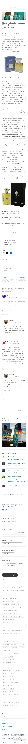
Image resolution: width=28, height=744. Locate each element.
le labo (21, 647)
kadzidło (21, 639)
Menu (15, 7)
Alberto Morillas (9, 587)
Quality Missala (8, 688)
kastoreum (15, 641)
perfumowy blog (8, 671)
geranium (6, 633)
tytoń (11, 702)
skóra (16, 694)
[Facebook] (3, 509)
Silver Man (6, 270)
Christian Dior (14, 599)
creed (20, 604)
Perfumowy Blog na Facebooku (12, 495)
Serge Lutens (7, 694)
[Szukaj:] (9, 533)
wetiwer (5, 705)
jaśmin (16, 636)
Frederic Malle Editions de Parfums (12, 626)
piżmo (10, 685)
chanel (5, 599)
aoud (22, 590)
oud (15, 665)
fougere (5, 616)
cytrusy (14, 607)
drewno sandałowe (9, 610)
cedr (18, 596)
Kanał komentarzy (7, 726)
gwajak (21, 633)
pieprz (17, 682)
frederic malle (8, 622)
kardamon (6, 641)
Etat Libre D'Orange (9, 613)
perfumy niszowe (9, 679)
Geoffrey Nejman (17, 630)
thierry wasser (8, 700)
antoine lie (15, 590)
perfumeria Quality (17, 668)
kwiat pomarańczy (17, 644)
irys (11, 636)
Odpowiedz (5, 314)
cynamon (6, 607)
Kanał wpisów (5, 723)
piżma (4, 685)
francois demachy (9, 619)
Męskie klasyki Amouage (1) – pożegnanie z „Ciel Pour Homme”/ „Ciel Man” (7, 279)
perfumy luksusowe (10, 673)
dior (20, 607)
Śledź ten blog (6, 560)
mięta (4, 656)
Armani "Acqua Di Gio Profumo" (16, 485)
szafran (5, 697)
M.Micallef (6, 650)
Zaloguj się (5, 720)
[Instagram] (6, 509)
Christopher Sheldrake (11, 601)
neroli (10, 656)
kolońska (6, 644)
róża (17, 691)
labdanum (6, 647)
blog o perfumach (9, 596)
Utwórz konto (5, 716)
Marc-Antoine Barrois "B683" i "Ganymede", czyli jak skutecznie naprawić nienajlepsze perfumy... (17, 479)
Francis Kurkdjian (16, 616)
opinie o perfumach (9, 662)
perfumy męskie (8, 676)
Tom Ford (18, 700)
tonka (5, 702)
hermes (5, 636)
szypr (12, 697)
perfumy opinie (8, 682)
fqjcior (13, 30)
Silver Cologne (13, 268)
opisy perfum (7, 665)
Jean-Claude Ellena (9, 639)
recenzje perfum (12, 265)
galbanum (6, 630)
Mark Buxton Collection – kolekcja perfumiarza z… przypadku (21, 279)
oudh (20, 665)
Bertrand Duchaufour (10, 593)
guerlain (14, 633)
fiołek (20, 613)
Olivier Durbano (8, 659)
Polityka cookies (18, 738)
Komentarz (20, 410)
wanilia (17, 702)
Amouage (14, 264)
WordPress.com (6, 730)
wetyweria (14, 705)
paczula (5, 668)
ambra (19, 587)
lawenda (14, 647)
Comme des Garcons (9, 604)
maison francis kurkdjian (12, 653)
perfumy (19, 671)
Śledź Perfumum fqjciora (10, 575)
